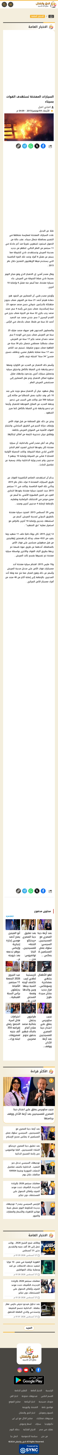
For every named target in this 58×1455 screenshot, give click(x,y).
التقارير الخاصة (21, 1390)
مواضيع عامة (47, 1407)
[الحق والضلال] (51, 16)
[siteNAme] (46, 4)
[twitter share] (36, 146)
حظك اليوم (14, 1429)
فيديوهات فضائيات (44, 1418)
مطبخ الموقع (15, 1402)
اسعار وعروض (25, 1424)
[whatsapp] (18, 146)
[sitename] (29, 1353)
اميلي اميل (45, 107)
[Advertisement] (29, 62)
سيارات (38, 1424)
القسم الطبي (47, 1396)
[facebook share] (43, 146)
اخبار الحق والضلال (27, 1413)
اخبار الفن (14, 1396)
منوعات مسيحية (46, 1402)
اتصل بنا (14, 1436)
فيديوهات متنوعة (29, 1396)
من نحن (44, 1436)
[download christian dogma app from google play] (28, 1380)
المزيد (29, 1328)
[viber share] (24, 146)
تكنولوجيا (49, 1424)
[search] (4, 4)
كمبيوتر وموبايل (46, 1413)
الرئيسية (49, 1390)
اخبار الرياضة (29, 1402)
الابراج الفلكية (29, 1429)
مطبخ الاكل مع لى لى (22, 1418)
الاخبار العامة (37, 16)
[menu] (10, 4)
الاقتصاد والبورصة (30, 1407)
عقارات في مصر (46, 1429)
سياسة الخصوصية (29, 1436)
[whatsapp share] (30, 146)
